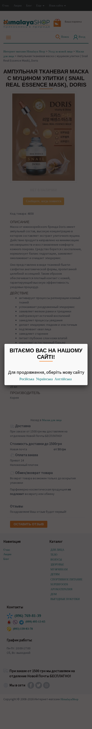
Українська (44, 379)
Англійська (63, 379)
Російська (26, 379)
